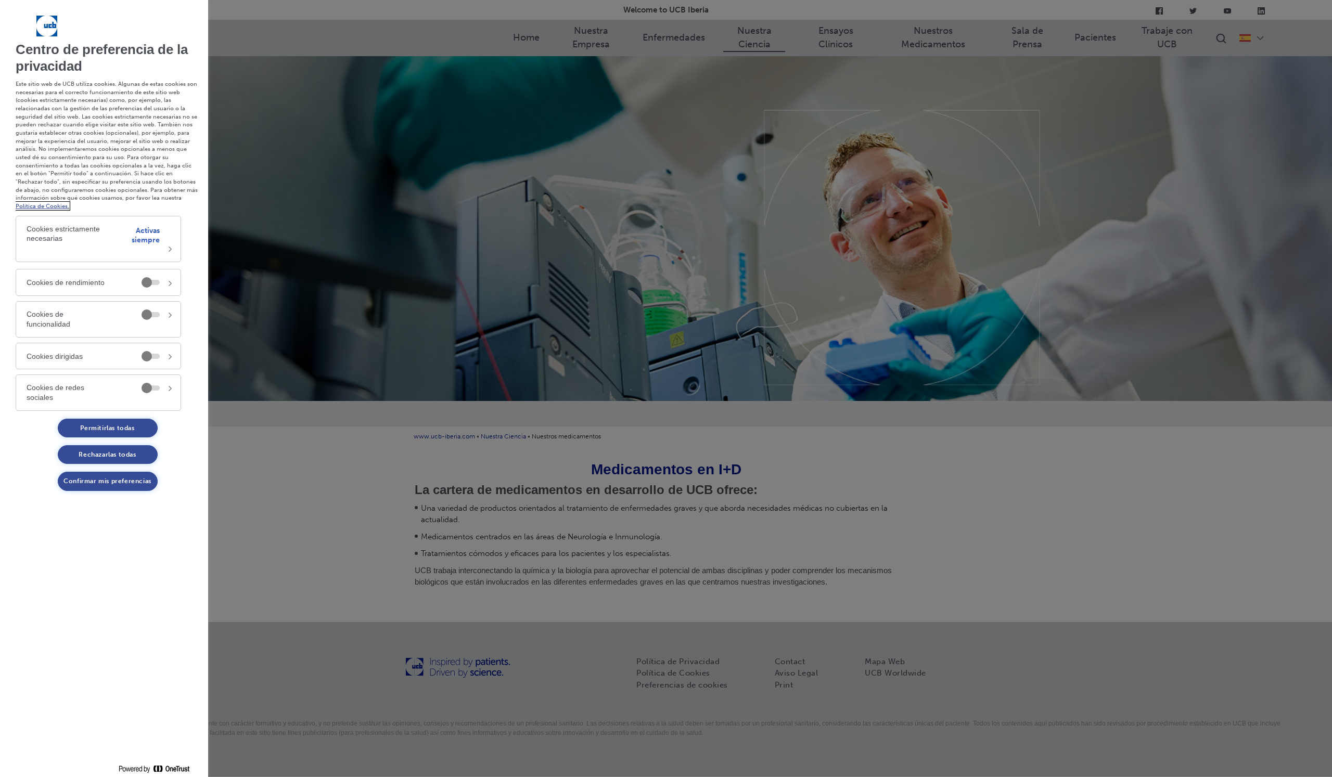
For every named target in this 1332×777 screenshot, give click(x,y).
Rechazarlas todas (107, 454)
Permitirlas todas (107, 428)
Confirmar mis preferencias (107, 481)
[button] (98, 239)
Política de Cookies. (42, 206)
